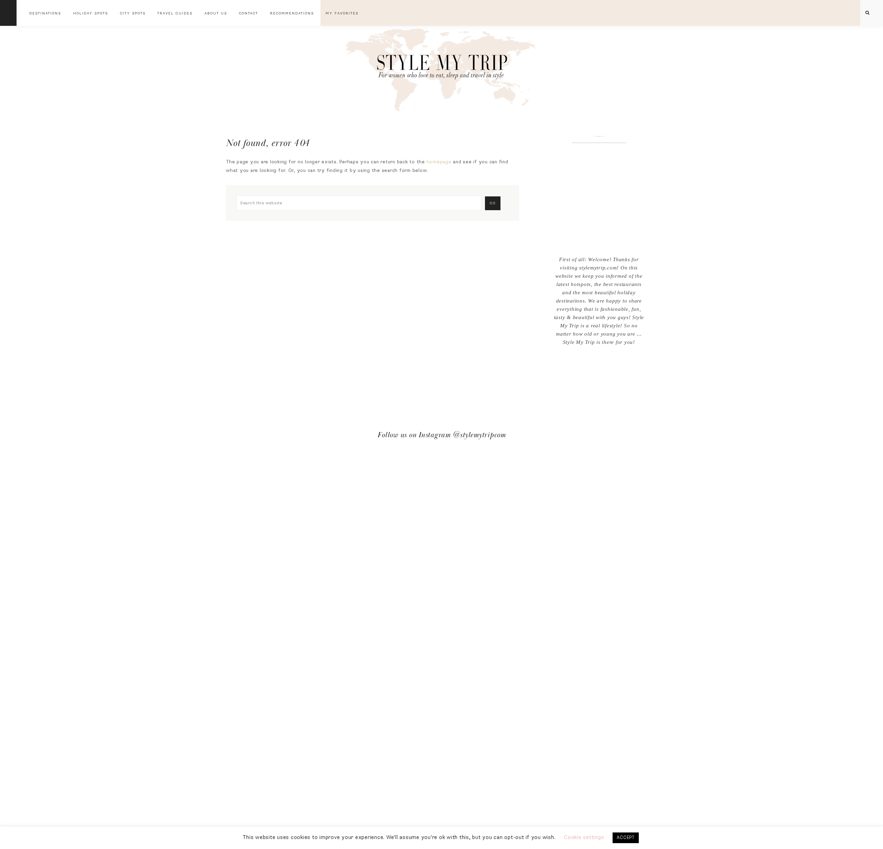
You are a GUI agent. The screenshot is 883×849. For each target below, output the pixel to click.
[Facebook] (593, 366)
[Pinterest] (604, 366)
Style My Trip (441, 68)
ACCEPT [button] (626, 837)
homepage (439, 162)
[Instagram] (599, 366)
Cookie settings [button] (584, 837)
